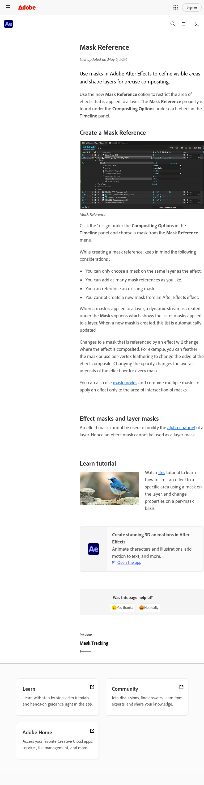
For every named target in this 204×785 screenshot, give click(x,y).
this (161, 472)
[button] (175, 7)
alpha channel (181, 428)
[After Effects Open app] (197, 24)
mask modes (125, 383)
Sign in (192, 7)
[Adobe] (27, 7)
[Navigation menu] (8, 7)
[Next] (173, 647)
